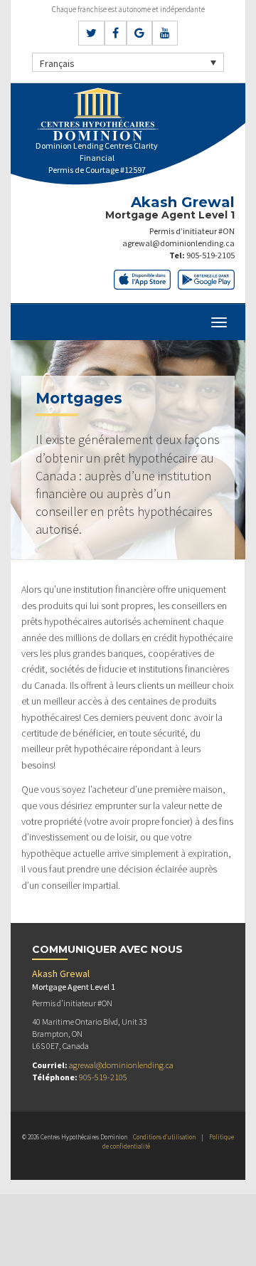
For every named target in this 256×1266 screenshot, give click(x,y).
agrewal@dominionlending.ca (178, 243)
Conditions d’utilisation (164, 1137)
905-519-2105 (210, 255)
